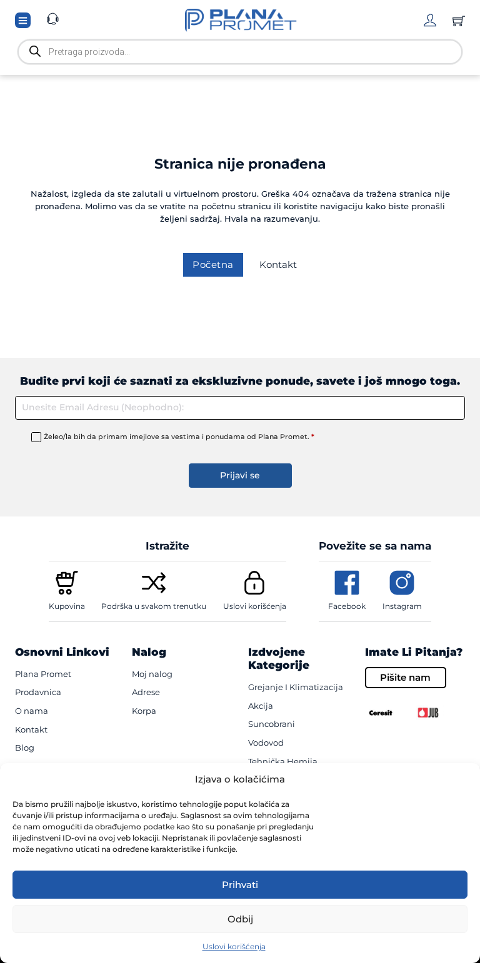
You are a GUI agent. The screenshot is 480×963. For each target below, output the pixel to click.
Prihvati (240, 885)
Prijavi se (240, 475)
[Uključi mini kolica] (458, 20)
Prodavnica (38, 692)
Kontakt (278, 264)
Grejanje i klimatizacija (295, 687)
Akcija (260, 706)
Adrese (146, 692)
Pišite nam (405, 677)
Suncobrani (271, 724)
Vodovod (266, 743)
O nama (31, 711)
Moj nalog (152, 674)
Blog (24, 748)
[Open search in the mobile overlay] (240, 52)
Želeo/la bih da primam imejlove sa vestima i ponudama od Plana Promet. (179, 436)
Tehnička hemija (283, 761)
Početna (213, 264)
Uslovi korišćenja (234, 946)
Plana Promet (43, 674)
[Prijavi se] (430, 20)
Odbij (240, 919)
